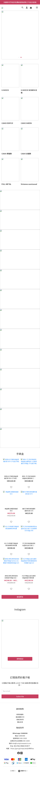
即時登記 (20, 659)
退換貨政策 (20, 719)
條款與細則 (20, 714)
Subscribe (20, 696)
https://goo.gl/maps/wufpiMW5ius (22, 748)
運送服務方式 (20, 717)
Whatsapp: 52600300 (20, 733)
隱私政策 (20, 722)
